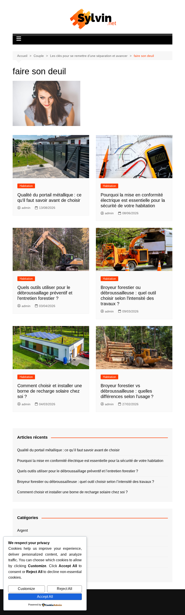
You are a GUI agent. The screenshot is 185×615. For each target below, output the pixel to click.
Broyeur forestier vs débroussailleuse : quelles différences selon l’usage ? (127, 391)
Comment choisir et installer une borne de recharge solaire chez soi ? (49, 391)
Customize (26, 589)
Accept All (45, 597)
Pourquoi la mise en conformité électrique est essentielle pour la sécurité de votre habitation (133, 200)
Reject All (64, 589)
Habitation (26, 186)
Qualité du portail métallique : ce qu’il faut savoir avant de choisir (68, 450)
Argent (22, 530)
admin (26, 208)
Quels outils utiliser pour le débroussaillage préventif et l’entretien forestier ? (44, 293)
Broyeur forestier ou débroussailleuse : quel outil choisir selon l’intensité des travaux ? (85, 482)
